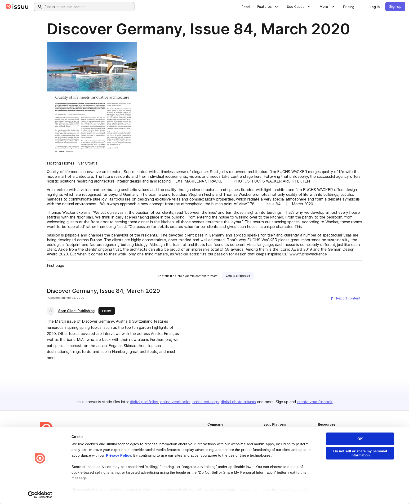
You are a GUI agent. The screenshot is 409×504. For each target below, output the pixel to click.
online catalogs (205, 401)
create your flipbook (315, 401)
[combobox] (88, 6)
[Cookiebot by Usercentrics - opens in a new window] (40, 494)
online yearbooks (175, 401)
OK (360, 439)
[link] (245, 6)
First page (55, 265)
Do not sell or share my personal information (360, 453)
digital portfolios (144, 401)
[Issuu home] (17, 6)
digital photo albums (238, 401)
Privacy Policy (118, 455)
